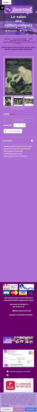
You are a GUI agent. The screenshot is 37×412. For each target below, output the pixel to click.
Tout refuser (18, 409)
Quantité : (8, 125)
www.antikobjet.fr (20, 304)
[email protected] (24, 315)
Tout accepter (30, 409)
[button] (31, 101)
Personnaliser (7, 409)
